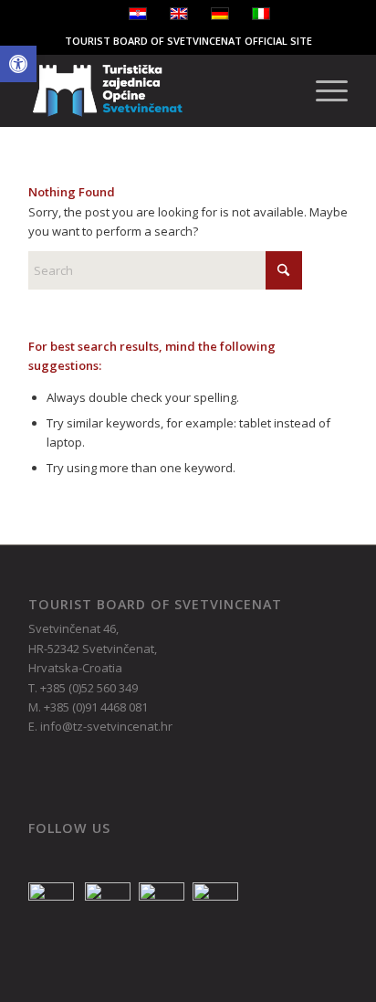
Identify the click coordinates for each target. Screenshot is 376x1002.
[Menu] (323, 90)
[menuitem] (323, 90)
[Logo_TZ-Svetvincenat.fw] (156, 90)
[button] (18, 64)
